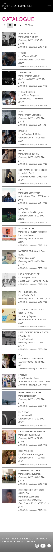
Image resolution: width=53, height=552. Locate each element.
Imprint (8, 541)
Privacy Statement (25, 541)
